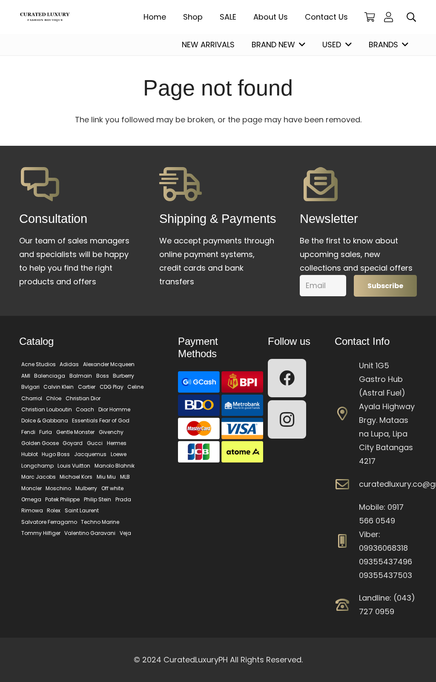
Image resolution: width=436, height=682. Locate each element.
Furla (45, 432)
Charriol (31, 398)
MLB (125, 476)
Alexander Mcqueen (109, 364)
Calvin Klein (58, 386)
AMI (25, 375)
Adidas (69, 364)
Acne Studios (38, 364)
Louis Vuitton (73, 465)
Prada (123, 499)
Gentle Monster (75, 432)
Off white (112, 488)
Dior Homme (114, 409)
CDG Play (111, 386)
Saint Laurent (82, 510)
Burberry (123, 375)
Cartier (86, 386)
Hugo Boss (56, 454)
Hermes (116, 443)
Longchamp (37, 465)
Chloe (53, 398)
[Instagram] (287, 419)
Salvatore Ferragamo (49, 522)
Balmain (80, 375)
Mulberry (86, 488)
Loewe (118, 454)
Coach (85, 409)
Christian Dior (83, 398)
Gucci (95, 443)
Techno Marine (100, 522)
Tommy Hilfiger (40, 533)
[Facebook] (287, 378)
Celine (135, 386)
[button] (411, 17)
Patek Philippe (62, 499)
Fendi (28, 432)
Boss (102, 375)
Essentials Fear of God (100, 420)
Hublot (29, 454)
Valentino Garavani (89, 533)
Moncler (31, 488)
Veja (125, 533)
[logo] (45, 17)
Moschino (58, 488)
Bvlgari (30, 386)
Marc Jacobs (38, 476)
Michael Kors (76, 476)
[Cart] (370, 17)
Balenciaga (49, 375)
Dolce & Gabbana (44, 420)
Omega (31, 499)
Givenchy (111, 432)
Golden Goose (40, 443)
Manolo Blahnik (115, 465)
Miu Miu (106, 476)
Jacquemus (90, 454)
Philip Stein (97, 499)
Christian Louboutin (46, 409)
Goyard (73, 443)
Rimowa (32, 510)
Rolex (53, 510)
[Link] (390, 17)
